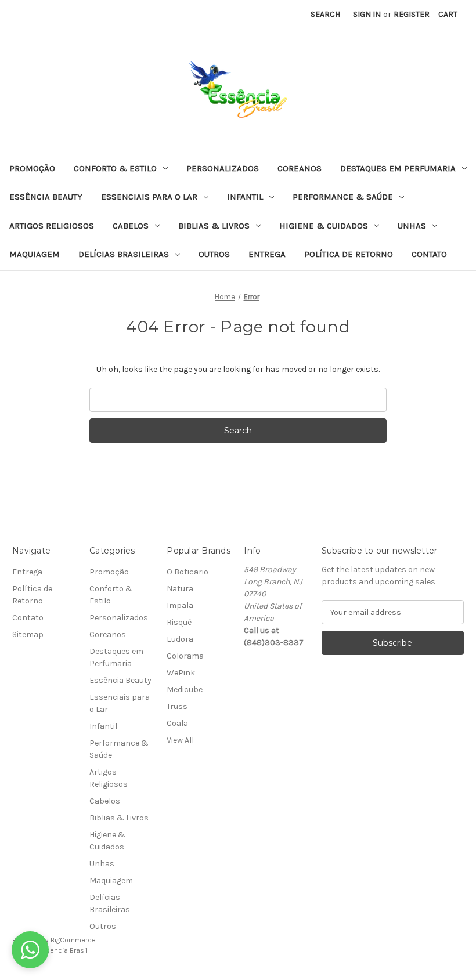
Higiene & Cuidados (323, 225)
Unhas (412, 225)
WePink (181, 673)
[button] (30, 949)
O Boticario (187, 572)
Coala (177, 723)
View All (180, 740)
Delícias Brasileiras (123, 254)
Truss (177, 706)
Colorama (185, 656)
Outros (214, 254)
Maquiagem (34, 254)
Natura (180, 589)
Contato (429, 254)
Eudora (180, 639)
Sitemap (28, 634)
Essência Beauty (45, 196)
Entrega (267, 254)
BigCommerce (73, 940)
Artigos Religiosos (51, 225)
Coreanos (299, 168)
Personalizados (222, 168)
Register (412, 14)
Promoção (32, 168)
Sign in (367, 14)
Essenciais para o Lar (149, 196)
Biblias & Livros (214, 225)
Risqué (179, 622)
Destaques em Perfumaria (398, 168)
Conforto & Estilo (115, 168)
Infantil (245, 196)
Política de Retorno (348, 254)
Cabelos (131, 225)
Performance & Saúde (343, 196)
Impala (180, 605)
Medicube (185, 690)
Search (325, 14)
